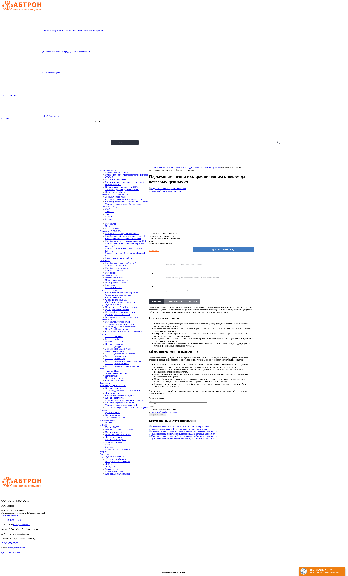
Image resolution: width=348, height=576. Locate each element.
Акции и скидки (101, 146)
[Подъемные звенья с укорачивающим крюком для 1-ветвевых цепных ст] (168, 208)
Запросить (154, 250)
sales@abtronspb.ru (50, 116)
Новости (99, 139)
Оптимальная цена (51, 72)
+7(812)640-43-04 (9, 95)
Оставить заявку (102, 159)
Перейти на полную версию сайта (174, 572)
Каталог (99, 132)
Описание (156, 302)
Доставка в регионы (10, 552)
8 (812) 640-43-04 (14, 520)
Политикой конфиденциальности (166, 412)
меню (97, 121)
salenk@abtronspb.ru (17, 548)
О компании (100, 126)
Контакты (99, 152)
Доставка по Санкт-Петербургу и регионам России (66, 51)
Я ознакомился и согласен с (165, 410)
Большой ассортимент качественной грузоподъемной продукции (72, 30)
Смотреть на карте (9, 515)
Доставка (193, 302)
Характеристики (174, 302)
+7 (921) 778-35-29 (9, 543)
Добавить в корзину (223, 249)
